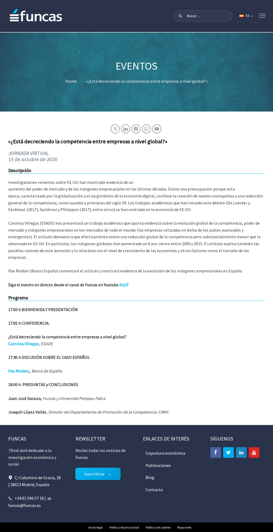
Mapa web (184, 527)
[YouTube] (254, 452)
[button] (180, 16)
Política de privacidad (124, 527)
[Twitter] (228, 452)
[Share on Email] (156, 128)
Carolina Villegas (23, 343)
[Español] (245, 16)
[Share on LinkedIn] (125, 128)
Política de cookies (158, 527)
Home (71, 81)
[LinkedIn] (241, 452)
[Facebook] (215, 452)
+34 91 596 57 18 (29, 498)
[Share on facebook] (135, 128)
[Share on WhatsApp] (146, 128)
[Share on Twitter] (115, 128)
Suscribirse (94, 474)
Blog (150, 477)
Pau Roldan (18, 371)
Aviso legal (96, 527)
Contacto (154, 489)
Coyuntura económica (165, 453)
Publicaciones (158, 465)
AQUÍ (123, 284)
